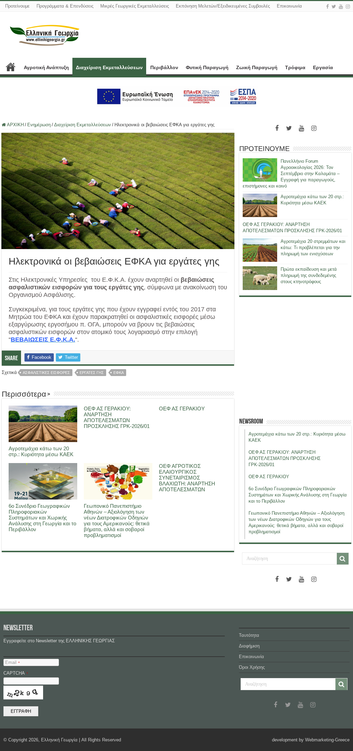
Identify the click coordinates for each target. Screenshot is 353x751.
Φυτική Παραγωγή (207, 67)
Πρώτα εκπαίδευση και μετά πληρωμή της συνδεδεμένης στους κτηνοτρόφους (309, 275)
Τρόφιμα (295, 67)
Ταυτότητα (249, 635)
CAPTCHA (15, 673)
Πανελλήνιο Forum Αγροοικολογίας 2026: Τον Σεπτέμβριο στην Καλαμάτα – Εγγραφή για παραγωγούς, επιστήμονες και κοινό (291, 174)
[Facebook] (327, 6)
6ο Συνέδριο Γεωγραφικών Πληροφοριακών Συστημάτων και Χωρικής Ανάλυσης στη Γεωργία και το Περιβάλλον (42, 517)
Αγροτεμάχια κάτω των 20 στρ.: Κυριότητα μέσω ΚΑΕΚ (41, 451)
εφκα (118, 373)
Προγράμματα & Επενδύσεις (65, 6)
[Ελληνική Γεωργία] (45, 34)
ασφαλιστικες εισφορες (46, 373)
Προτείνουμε (17, 6)
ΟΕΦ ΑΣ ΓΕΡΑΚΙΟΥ (182, 408)
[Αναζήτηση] (343, 559)
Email (12, 662)
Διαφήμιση (249, 645)
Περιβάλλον (164, 67)
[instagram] (348, 6)
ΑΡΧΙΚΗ (11, 67)
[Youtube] (341, 6)
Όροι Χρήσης (252, 667)
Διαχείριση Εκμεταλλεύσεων (109, 67)
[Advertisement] (295, 357)
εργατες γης (92, 373)
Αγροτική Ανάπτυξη (46, 67)
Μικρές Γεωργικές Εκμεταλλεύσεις (134, 6)
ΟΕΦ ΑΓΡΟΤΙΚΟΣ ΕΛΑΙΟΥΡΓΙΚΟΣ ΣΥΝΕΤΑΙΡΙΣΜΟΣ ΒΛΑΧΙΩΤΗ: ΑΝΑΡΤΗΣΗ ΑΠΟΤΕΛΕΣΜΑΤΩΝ (187, 477)
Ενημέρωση (39, 124)
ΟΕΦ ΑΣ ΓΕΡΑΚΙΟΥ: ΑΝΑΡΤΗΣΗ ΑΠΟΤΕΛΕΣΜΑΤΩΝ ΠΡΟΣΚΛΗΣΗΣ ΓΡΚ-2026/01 (117, 417)
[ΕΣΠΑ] (177, 96)
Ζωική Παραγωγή (257, 67)
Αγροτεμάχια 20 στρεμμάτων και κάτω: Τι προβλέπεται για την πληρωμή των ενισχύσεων (313, 247)
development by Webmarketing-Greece (311, 739)
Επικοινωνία (289, 6)
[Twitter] (334, 6)
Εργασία (323, 67)
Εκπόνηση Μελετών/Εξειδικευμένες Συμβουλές (223, 6)
